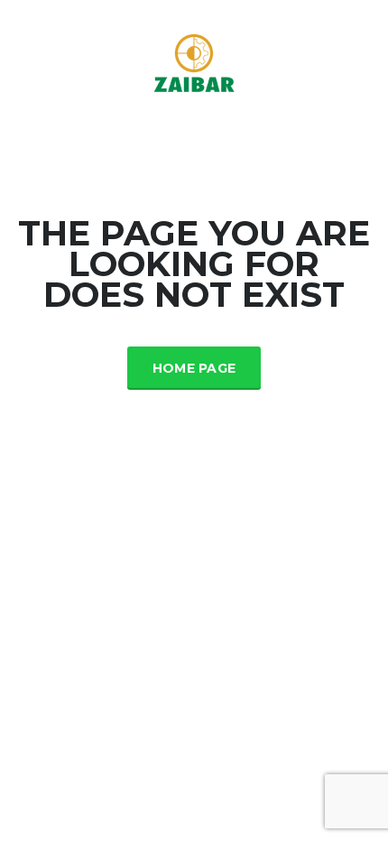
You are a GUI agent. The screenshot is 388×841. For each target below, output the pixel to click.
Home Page (194, 368)
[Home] (194, 62)
